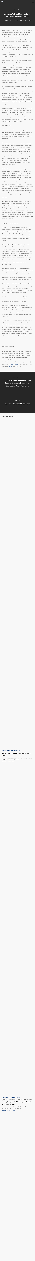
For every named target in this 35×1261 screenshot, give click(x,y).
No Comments (18, 20)
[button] (33, 2)
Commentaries (17, 10)
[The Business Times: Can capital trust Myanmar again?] (17, 584)
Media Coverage (15, 750)
